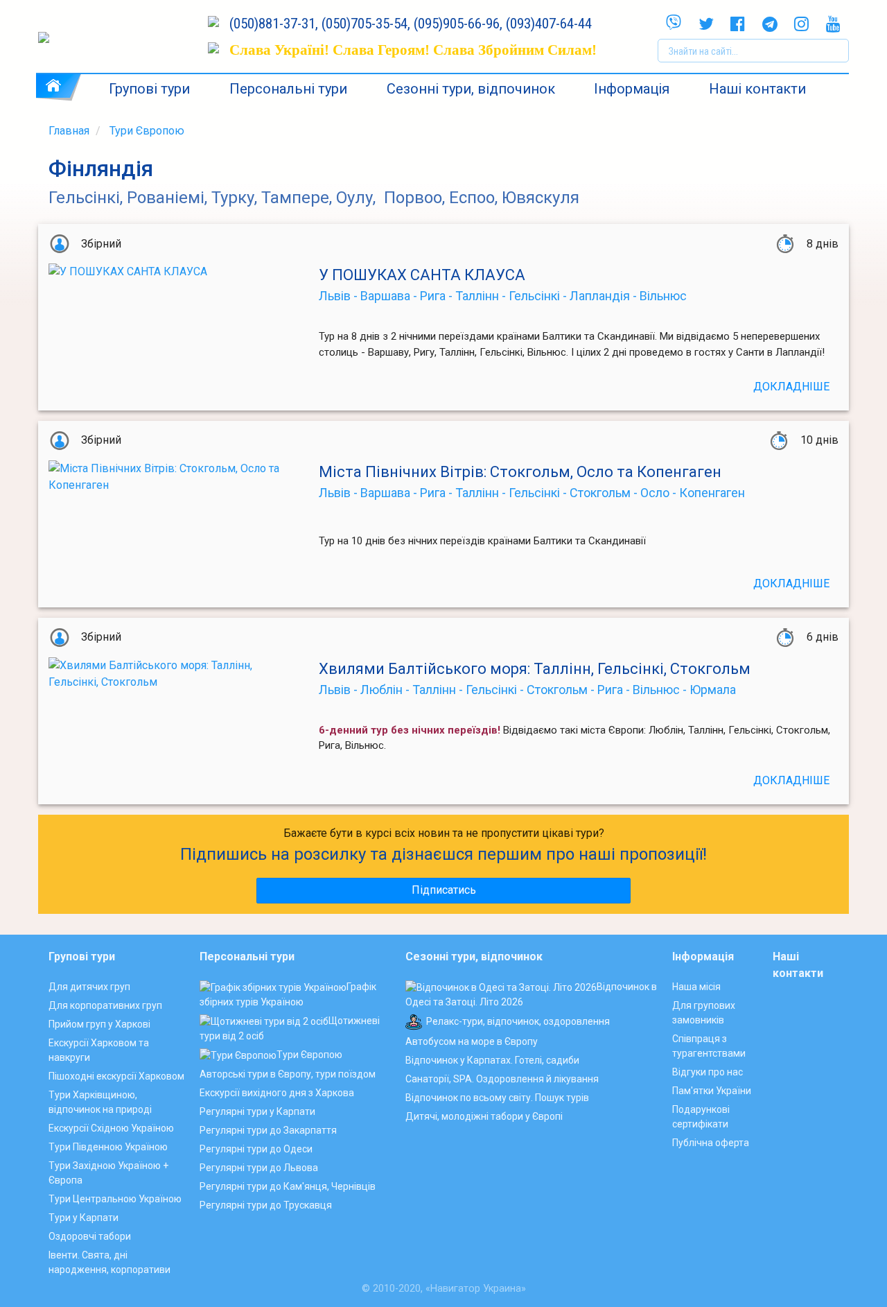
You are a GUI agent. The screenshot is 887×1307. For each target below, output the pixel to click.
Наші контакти (757, 88)
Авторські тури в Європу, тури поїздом (288, 1074)
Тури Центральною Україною (115, 1198)
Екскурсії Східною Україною (111, 1128)
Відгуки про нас (707, 1071)
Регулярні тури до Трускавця (266, 1205)
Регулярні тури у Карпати (257, 1111)
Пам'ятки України (711, 1090)
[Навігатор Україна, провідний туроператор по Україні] (116, 37)
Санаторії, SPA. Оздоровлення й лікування (502, 1078)
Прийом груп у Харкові (99, 1024)
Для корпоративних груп (105, 1005)
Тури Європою (146, 130)
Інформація (631, 88)
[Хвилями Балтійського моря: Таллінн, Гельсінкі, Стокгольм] (173, 712)
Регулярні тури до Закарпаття (268, 1130)
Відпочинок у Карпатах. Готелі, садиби (492, 1060)
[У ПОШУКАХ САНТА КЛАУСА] (173, 318)
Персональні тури (288, 88)
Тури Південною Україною (108, 1146)
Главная (69, 130)
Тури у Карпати (83, 1217)
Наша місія (696, 986)
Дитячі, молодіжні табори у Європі (484, 1116)
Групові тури (149, 88)
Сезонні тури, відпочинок (471, 88)
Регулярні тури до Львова (259, 1167)
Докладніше (791, 386)
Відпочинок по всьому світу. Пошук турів (497, 1097)
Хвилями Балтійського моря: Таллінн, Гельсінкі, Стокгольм (534, 668)
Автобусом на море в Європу (471, 1041)
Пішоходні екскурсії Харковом (116, 1076)
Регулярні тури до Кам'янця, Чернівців (288, 1186)
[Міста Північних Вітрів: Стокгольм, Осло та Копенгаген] (173, 515)
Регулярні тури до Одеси (256, 1148)
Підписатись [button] (444, 890)
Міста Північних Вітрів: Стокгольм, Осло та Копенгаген (520, 472)
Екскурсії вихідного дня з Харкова (277, 1092)
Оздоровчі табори (90, 1236)
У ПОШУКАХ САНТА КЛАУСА (422, 275)
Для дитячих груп (89, 986)
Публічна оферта (710, 1142)
